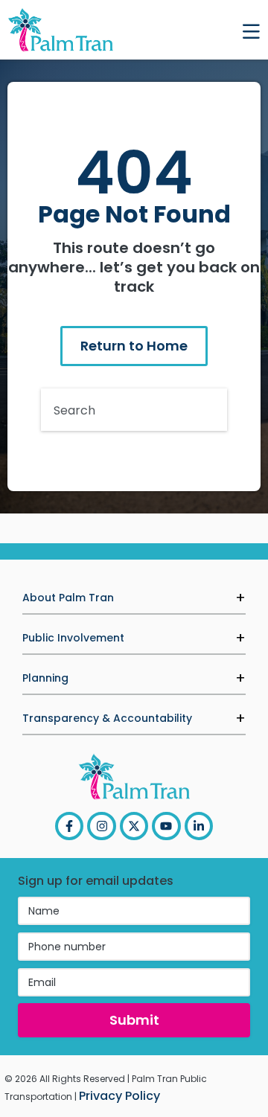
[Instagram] (101, 826)
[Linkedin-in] (199, 826)
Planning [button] (45, 677)
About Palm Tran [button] (68, 597)
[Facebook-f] (69, 826)
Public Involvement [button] (73, 637)
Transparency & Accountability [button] (107, 718)
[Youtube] (166, 826)
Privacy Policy (119, 1095)
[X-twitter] (134, 826)
